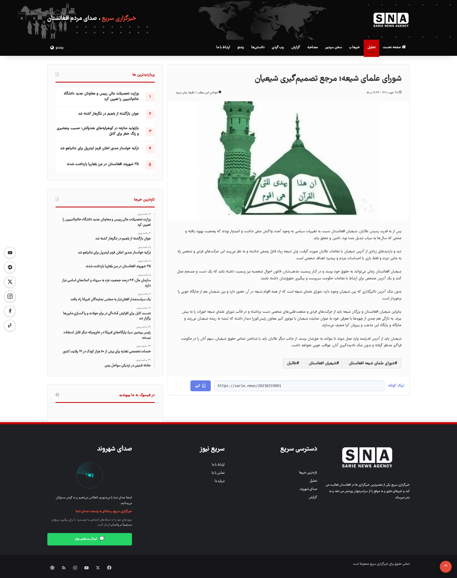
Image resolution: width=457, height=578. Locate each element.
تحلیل (371, 47)
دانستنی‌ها (257, 47)
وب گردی (278, 47)
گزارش (295, 47)
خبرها (356, 47)
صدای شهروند (308, 489)
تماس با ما (218, 473)
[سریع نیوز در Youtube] (10, 253)
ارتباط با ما (223, 47)
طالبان (291, 363)
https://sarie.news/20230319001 (249, 386)
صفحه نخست (392, 47)
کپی (197, 385)
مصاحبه (312, 47)
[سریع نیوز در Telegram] (10, 267)
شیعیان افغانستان (322, 363)
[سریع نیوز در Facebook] (10, 311)
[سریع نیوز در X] (10, 282)
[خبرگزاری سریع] (391, 20)
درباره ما (220, 481)
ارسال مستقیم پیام (89, 539)
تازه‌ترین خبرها (308, 472)
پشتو (240, 47)
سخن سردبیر (333, 47)
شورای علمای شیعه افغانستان (372, 363)
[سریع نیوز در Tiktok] (10, 325)
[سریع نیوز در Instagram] (10, 296)
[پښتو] (51, 48)
